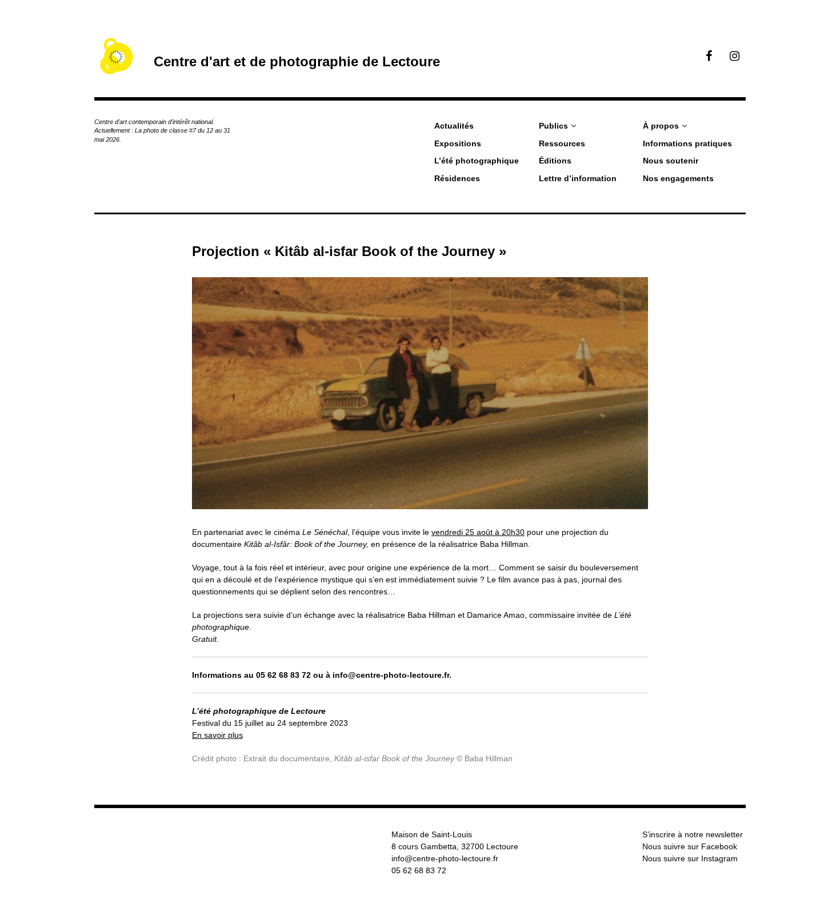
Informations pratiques (687, 143)
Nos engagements (678, 178)
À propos (661, 125)
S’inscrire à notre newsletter (692, 834)
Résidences (457, 178)
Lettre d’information (578, 178)
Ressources (562, 143)
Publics (553, 125)
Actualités (454, 125)
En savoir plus (217, 735)
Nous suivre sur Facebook (689, 846)
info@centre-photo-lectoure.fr (444, 858)
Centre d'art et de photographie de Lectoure (297, 61)
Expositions (457, 143)
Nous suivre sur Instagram (690, 858)
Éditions (555, 160)
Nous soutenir (670, 160)
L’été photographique (476, 160)
